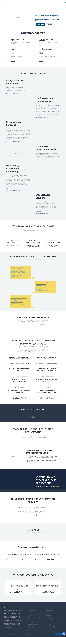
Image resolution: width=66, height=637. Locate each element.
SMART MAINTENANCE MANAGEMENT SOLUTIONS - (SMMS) (48, 57)
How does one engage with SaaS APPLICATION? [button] (14, 560)
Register (58, 3)
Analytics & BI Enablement (32, 610)
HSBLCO (28, 634)
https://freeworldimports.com (12, 587)
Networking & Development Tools (33, 622)
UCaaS (25, 3)
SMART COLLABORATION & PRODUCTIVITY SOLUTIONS (17, 57)
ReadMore (13, 43)
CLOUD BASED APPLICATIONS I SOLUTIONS (46, 39)
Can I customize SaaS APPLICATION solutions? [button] (47, 560)
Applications (19, 3)
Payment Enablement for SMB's (33, 624)
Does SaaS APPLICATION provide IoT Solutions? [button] (47, 555)
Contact (53, 3)
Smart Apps (39, 3)
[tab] (18, 555)
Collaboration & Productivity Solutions (34, 617)
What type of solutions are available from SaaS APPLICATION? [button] (18, 555)
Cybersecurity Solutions (31, 619)
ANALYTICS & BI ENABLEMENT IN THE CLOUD (20, 39)
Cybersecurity (46, 3)
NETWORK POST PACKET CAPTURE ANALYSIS (19, 48)
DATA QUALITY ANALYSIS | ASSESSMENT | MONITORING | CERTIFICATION (49, 48)
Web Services (31, 3)
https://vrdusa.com (48, 587)
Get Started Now (40, 24)
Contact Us (50, 24)
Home (14, 3)
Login (62, 3)
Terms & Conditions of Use (32, 628)
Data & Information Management (33, 620)
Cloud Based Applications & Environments (32, 612)
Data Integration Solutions (32, 626)
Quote (33, 417)
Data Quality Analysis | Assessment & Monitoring (34, 615)
